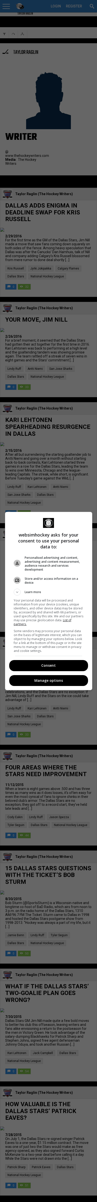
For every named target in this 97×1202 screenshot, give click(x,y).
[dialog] (48, 601)
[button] (49, 592)
